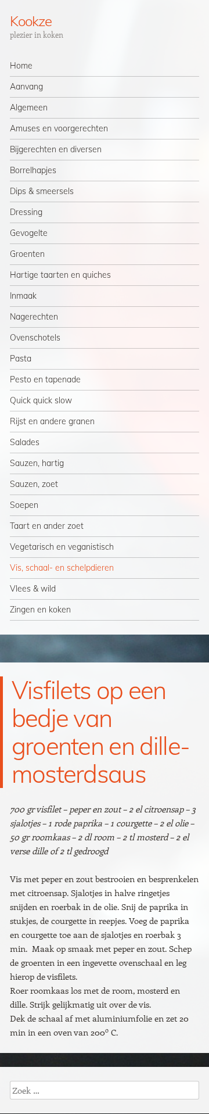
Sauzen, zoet (34, 484)
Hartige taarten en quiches (60, 275)
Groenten (27, 254)
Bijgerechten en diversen (56, 149)
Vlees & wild (33, 588)
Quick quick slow (41, 400)
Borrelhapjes (33, 170)
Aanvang (26, 86)
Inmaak (23, 296)
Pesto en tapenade (45, 379)
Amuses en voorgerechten (59, 128)
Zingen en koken (40, 609)
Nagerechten (34, 316)
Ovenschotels (35, 337)
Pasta (20, 358)
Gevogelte (29, 233)
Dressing (26, 212)
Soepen (24, 505)
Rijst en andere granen (52, 421)
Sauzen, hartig (37, 463)
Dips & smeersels (42, 191)
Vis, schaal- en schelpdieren (62, 568)
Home (21, 65)
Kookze (31, 21)
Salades (24, 442)
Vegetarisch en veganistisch (62, 547)
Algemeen (29, 107)
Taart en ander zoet (47, 526)
